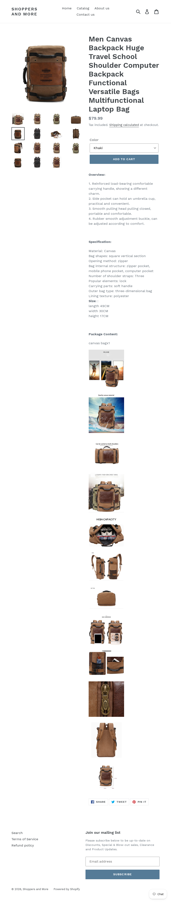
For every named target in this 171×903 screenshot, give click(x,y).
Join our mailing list (103, 832)
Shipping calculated (124, 125)
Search (17, 833)
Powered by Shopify (67, 889)
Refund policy (22, 845)
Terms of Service (24, 839)
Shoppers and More (24, 11)
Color (94, 140)
